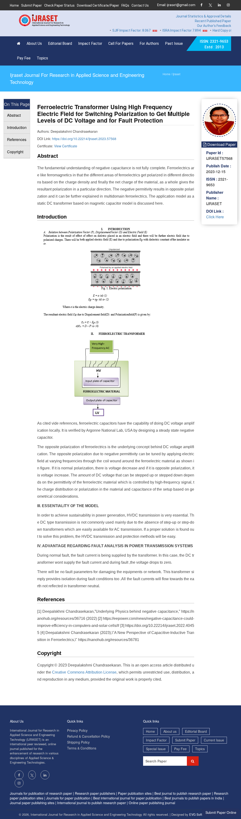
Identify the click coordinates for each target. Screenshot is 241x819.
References (16, 139)
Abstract (14, 115)
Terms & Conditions (81, 748)
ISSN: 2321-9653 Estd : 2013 (214, 44)
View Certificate (65, 146)
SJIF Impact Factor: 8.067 (123, 30)
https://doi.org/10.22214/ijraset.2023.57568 (84, 138)
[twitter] (210, 5)
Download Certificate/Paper (98, 5)
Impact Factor (90, 43)
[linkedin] (219, 5)
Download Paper (221, 144)
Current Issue (214, 740)
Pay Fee (24, 58)
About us (170, 731)
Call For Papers (120, 43)
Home (14, 5)
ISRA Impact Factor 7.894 (173, 30)
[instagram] (228, 5)
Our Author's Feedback (214, 26)
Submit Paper (31, 5)
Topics (42, 58)
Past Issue (174, 43)
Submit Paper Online (220, 812)
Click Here (215, 216)
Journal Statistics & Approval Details (203, 16)
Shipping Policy (78, 742)
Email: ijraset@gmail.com (176, 5)
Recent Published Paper (213, 21)
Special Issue (156, 748)
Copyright (15, 151)
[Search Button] (193, 761)
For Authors (149, 43)
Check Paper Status (59, 5)
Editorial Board (60, 43)
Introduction (17, 127)
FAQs (125, 5)
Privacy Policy (77, 730)
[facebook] (201, 5)
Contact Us (140, 5)
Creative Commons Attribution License (84, 672)
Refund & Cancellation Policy (88, 736)
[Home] (20, 43)
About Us (34, 43)
